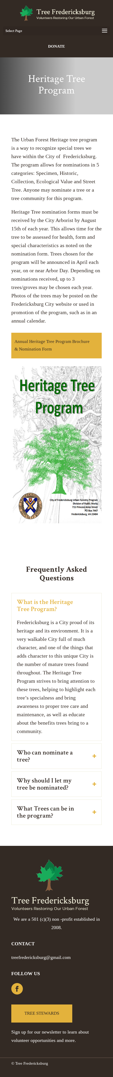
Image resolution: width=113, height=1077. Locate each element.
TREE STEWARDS (41, 1013)
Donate (56, 46)
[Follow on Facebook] (17, 989)
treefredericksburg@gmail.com (41, 957)
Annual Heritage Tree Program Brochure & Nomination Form (52, 345)
